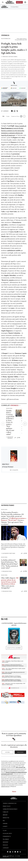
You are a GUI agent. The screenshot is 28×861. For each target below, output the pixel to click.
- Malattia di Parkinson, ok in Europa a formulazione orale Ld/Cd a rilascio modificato (11, 677)
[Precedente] (3, 424)
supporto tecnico (5, 786)
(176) (26, 571)
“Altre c (3, 586)
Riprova (14, 791)
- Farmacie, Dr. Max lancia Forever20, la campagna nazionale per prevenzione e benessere (13, 665)
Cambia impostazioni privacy (10, 809)
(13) (26, 553)
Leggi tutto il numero (14, 647)
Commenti (6, 111)
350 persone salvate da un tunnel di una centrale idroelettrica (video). (9, 581)
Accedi (7, 752)
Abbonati (19, 2)
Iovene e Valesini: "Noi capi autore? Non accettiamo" (12, 522)
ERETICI (5, 464)
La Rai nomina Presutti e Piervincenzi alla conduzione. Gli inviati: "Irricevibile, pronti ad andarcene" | (12, 515)
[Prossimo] (25, 424)
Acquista (14, 470)
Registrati (20, 752)
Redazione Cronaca (9, 437)
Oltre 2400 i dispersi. (8, 578)
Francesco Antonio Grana (9, 56)
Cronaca (5, 35)
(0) (19, 437)
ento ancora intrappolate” (7, 587)
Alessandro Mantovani (8, 553)
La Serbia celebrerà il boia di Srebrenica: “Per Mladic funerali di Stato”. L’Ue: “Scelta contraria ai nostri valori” (9, 564)
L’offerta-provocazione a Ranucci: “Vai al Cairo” (13, 519)
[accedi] (25, 2)
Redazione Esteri (6, 571)
